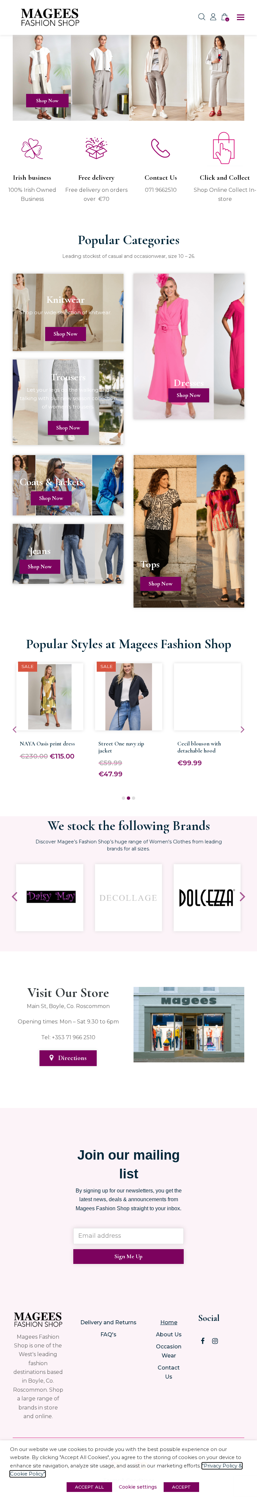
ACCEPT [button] (181, 1487)
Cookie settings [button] (138, 1487)
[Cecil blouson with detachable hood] (207, 726)
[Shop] (128, 116)
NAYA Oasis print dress (47, 743)
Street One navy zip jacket (121, 747)
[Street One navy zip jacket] (128, 726)
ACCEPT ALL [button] (89, 1487)
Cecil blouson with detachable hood (199, 747)
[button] (240, 17)
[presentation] (14, 730)
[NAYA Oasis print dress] (49, 726)
